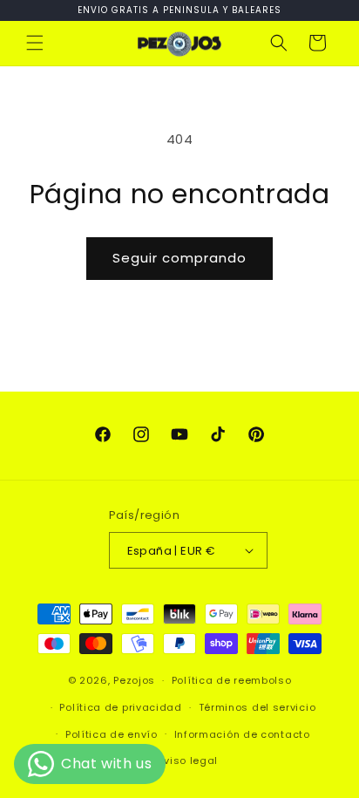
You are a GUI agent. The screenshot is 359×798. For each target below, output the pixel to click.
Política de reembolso (232, 680)
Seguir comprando (179, 258)
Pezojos (134, 680)
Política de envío (111, 734)
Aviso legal (188, 760)
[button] (35, 43)
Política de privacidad (120, 707)
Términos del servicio (257, 707)
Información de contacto (242, 734)
